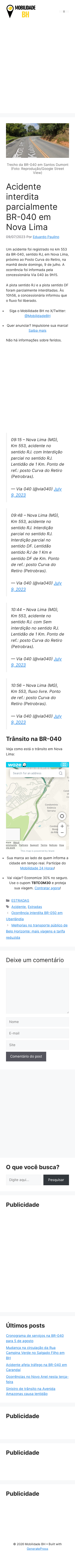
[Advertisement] (37, 66)
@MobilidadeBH (38, 316)
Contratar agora (47, 888)
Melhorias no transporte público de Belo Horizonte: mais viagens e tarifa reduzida (37, 931)
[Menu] (64, 11)
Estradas (35, 907)
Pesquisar (56, 1180)
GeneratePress (37, 1549)
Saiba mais (37, 331)
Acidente (18, 907)
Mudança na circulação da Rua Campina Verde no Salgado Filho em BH (35, 1353)
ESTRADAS (20, 901)
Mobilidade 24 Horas (37, 868)
